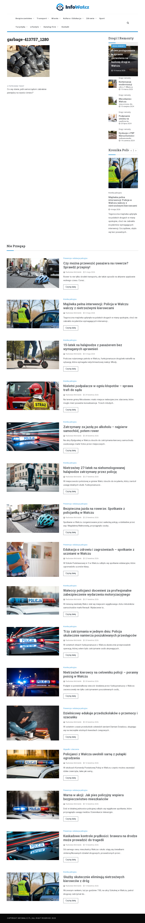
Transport (42, 18)
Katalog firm (50, 27)
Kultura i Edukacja (72, 18)
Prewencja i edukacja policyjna (75, 258)
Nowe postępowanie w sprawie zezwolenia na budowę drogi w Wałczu (123, 58)
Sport (102, 18)
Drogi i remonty (118, 46)
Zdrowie (90, 18)
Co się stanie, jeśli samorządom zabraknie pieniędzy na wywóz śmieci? (26, 91)
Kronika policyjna (115, 193)
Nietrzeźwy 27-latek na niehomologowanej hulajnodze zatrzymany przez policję (94, 470)
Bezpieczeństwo (24, 18)
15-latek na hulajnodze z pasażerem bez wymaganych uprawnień (92, 347)
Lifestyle (34, 27)
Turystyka (20, 27)
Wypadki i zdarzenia (71, 749)
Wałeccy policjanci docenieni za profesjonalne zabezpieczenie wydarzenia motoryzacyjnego (97, 592)
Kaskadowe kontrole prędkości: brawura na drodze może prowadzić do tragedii (100, 838)
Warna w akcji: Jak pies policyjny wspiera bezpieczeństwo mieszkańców (93, 797)
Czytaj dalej (71, 287)
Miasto (55, 18)
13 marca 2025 (127, 89)
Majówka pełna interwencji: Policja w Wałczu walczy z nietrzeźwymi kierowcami (122, 201)
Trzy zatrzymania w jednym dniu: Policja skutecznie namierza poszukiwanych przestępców (100, 633)
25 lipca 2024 (126, 124)
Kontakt (65, 27)
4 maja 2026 (115, 209)
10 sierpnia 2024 (127, 106)
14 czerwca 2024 (128, 141)
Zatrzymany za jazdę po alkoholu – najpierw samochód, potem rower (95, 429)
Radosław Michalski (73, 272)
